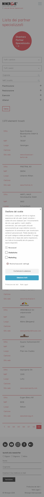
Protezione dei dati (12, 285)
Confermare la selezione (22, 271)
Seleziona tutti (22, 278)
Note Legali (24, 285)
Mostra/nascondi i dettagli (19, 263)
